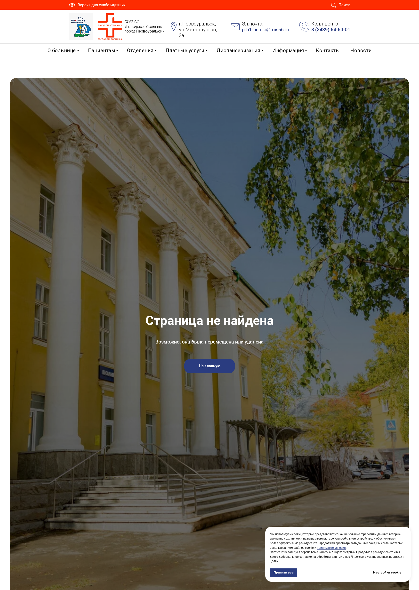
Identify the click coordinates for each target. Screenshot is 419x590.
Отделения (140, 50)
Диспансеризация (238, 50)
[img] (81, 26)
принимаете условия (331, 547)
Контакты (328, 50)
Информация (288, 50)
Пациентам (101, 50)
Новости (361, 50)
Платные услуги (185, 50)
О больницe (62, 50)
